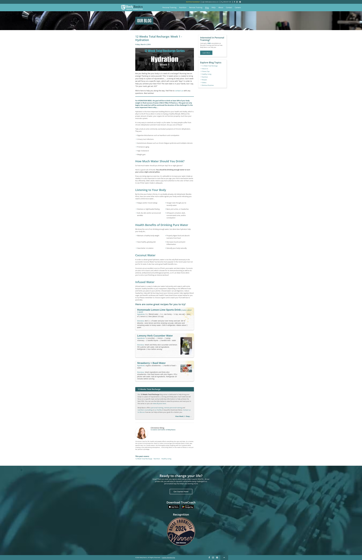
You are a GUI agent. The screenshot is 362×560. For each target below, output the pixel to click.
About (220, 7)
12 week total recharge (210, 66)
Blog (207, 7)
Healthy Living (166, 459)
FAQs (214, 7)
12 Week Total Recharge (143, 459)
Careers (238, 7)
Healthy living (206, 74)
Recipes (204, 80)
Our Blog (144, 20)
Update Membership (168, 557)
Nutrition (182, 7)
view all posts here (159, 403)
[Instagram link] (213, 558)
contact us (179, 90)
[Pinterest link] (217, 558)
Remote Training (195, 7)
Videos (204, 82)
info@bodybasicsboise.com (211, 2)
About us (205, 69)
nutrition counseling (145, 410)
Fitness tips (206, 71)
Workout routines (208, 85)
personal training (157, 408)
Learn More (206, 53)
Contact (229, 7)
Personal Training (169, 7)
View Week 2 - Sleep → (183, 416)
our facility (158, 410)
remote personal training (173, 408)
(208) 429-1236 (227, 2)
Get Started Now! (181, 491)
